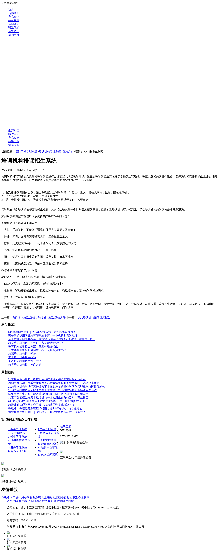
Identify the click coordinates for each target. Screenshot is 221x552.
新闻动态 (13, 23)
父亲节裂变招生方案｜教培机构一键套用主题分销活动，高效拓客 (48, 397)
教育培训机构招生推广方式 (24, 364)
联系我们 (13, 27)
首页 (11, 9)
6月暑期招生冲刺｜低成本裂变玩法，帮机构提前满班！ (42, 331)
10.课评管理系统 (48, 443)
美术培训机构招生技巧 (22, 357)
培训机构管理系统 (50, 151)
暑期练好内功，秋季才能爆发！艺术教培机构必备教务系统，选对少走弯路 (53, 382)
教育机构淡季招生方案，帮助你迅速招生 (33, 346)
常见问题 (13, 145)
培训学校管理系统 (26, 151)
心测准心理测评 (79, 497)
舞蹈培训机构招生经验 (22, 353)
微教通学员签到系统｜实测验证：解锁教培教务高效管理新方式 (47, 412)
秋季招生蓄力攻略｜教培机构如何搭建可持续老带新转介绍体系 (47, 379)
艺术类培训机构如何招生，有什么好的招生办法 (37, 350)
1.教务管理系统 (17, 429)
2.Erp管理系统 (16, 432)
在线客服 (65, 426)
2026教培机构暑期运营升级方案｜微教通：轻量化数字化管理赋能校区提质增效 (56, 386)
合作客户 (13, 13)
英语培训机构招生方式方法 (24, 361)
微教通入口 (8, 497)
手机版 (70, 501)
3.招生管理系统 (17, 436)
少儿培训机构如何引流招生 (93, 317)
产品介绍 (13, 16)
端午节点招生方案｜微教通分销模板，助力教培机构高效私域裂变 (48, 393)
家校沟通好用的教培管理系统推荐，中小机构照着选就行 (42, 335)
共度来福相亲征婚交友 (55, 497)
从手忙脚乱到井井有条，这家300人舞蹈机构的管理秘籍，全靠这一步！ (51, 339)
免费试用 (13, 31)
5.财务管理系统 (17, 447)
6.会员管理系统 (17, 451)
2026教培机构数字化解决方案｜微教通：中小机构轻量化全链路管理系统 (52, 390)
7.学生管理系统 (47, 429)
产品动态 (13, 137)
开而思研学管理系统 (28, 497)
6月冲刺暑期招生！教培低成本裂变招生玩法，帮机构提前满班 (46, 401)
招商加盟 (13, 20)
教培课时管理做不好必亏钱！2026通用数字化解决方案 (41, 404)
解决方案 (13, 141)
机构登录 (13, 34)
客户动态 (13, 134)
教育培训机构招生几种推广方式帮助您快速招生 (37, 342)
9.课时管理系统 (47, 440)
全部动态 (13, 130)
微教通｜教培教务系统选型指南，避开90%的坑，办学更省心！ (46, 408)
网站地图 (59, 501)
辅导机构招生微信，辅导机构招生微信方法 (39, 317)
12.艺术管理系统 (48, 454)
